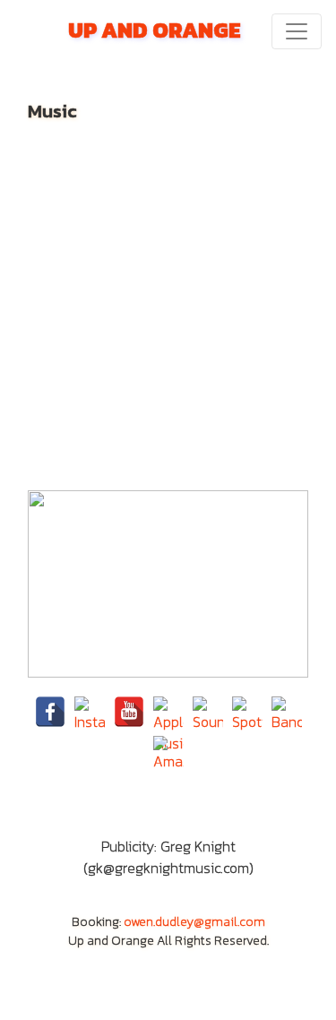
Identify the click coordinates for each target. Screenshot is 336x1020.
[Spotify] (247, 711)
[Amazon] (168, 751)
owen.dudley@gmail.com (194, 921)
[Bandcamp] (286, 711)
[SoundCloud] (208, 711)
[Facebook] (50, 711)
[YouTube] (129, 711)
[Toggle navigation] (296, 31)
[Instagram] (89, 711)
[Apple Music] (168, 711)
